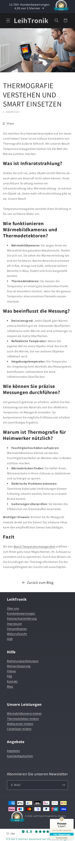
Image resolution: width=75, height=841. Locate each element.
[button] (8, 20)
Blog (10, 686)
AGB (10, 639)
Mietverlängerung (19, 666)
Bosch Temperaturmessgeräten (34, 546)
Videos (11, 671)
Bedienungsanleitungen (23, 661)
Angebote (13, 751)
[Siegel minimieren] (72, 820)
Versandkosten (17, 629)
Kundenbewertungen (21, 613)
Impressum (14, 624)
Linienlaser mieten (19, 729)
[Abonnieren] (63, 785)
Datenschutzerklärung (22, 618)
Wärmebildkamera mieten (24, 713)
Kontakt (12, 681)
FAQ (9, 676)
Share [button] (10, 123)
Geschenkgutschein (20, 756)
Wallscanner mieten (20, 724)
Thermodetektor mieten (23, 719)
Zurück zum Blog (40, 582)
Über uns (13, 608)
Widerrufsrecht (17, 634)
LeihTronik (38, 816)
